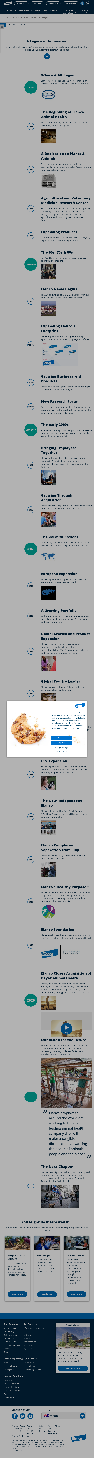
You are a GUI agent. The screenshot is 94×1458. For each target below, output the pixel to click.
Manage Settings (61, 748)
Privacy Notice (61, 751)
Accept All (61, 738)
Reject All (61, 743)
